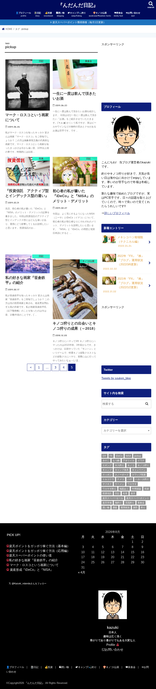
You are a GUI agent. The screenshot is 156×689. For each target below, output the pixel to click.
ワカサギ (132, 484)
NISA (128, 456)
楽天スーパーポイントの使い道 (30, 555)
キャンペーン (139, 470)
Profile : (111, 644)
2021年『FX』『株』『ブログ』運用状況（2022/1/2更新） (123, 285)
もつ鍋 (116, 460)
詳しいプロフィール (117, 213)
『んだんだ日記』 (78, 5)
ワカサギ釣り (109, 488)
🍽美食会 (118, 14)
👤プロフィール (23, 14)
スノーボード (122, 474)
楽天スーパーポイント (137, 498)
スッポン (107, 474)
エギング (107, 465)
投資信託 (107, 493)
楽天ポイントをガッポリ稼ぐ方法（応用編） (39, 550)
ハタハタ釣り (142, 479)
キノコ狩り (143, 465)
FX (111, 456)
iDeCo (119, 456)
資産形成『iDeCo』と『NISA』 (31, 569)
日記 (117, 493)
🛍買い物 (60, 14)
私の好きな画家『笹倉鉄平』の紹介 (33, 560)
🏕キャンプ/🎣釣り (77, 14)
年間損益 (136, 488)
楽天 (133, 493)
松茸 (125, 493)
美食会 (141, 502)
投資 (146, 488)
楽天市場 (107, 502)
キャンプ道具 (122, 470)
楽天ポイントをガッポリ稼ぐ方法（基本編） (39, 546)
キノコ (130, 465)
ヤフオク (107, 484)
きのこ (106, 460)
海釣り (118, 502)
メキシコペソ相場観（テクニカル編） (130, 241)
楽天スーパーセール (113, 498)
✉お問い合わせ (133, 14)
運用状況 (125, 507)
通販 (115, 507)
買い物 (106, 507)
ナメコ (120, 479)
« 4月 (81, 572)
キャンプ (107, 470)
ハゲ (129, 479)
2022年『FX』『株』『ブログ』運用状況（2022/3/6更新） (123, 262)
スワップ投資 (139, 474)
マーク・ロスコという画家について (34, 565)
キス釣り (119, 465)
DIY (104, 456)
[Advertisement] (126, 70)
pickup (137, 456)
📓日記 (37, 14)
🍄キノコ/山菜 (100, 14)
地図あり (124, 488)
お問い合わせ (114, 649)
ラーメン (119, 484)
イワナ (141, 460)
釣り (143, 507)
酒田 (135, 507)
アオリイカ (128, 460)
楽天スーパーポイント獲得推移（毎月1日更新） (79, 22)
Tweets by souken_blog (116, 378)
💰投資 (48, 14)
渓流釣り (129, 502)
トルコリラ (108, 479)
